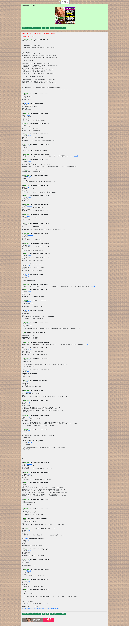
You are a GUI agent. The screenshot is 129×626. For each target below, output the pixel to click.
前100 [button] (51, 28)
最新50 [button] (63, 28)
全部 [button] (32, 28)
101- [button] (39, 28)
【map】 (29, 105)
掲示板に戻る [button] (26, 28)
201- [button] (43, 28)
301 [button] (47, 28)
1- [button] (35, 28)
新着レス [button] (57, 28)
